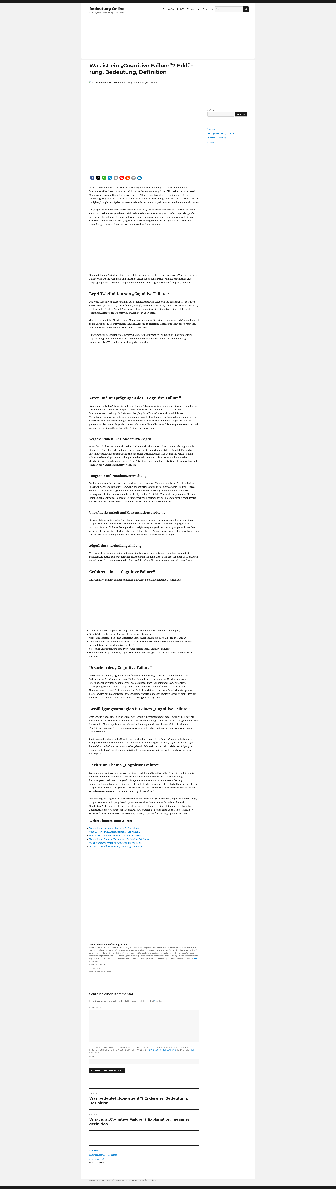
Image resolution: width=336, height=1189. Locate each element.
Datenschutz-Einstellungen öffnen (142, 1180)
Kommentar (96, 1007)
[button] (92, 178)
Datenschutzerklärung (162, 1050)
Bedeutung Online (107, 8)
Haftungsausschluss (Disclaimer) (103, 1155)
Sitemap (210, 142)
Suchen (210, 110)
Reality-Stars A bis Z (173, 9)
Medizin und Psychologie (100, 972)
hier (195, 959)
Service (206, 9)
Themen (191, 9)
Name (92, 1056)
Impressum (94, 1151)
